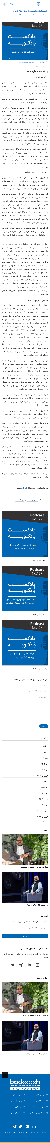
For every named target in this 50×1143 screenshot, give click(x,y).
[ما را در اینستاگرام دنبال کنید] (27, 1126)
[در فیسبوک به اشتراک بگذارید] (31, 65)
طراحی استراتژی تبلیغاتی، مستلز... (34, 867)
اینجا (25, 488)
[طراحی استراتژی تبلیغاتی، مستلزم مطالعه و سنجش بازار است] (25, 849)
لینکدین (29, 965)
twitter (13, 965)
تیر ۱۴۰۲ (44, 770)
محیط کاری (18, 1107)
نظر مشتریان (41, 1101)
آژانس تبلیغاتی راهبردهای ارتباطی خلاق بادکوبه (18, 1132)
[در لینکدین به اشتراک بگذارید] (23, 65)
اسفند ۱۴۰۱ (43, 781)
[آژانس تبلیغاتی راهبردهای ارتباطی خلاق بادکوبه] (38, 4)
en (5, 4)
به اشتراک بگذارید (42, 66)
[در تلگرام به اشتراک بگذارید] (19, 65)
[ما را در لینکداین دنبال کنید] (34, 1126)
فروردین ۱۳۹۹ (42, 817)
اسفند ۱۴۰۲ (43, 752)
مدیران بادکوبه (17, 1095)
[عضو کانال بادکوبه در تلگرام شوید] (14, 1126)
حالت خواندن (11, 58)
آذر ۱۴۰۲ (44, 764)
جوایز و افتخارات (40, 1095)
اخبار (46, 830)
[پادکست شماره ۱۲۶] (25, 643)
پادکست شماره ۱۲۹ (40, 560)
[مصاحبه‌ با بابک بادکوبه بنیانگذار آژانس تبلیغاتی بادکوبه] (25, 887)
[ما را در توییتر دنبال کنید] (20, 1126)
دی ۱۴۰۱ (44, 787)
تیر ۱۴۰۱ (44, 805)
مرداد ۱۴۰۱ (43, 799)
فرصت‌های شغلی (16, 1113)
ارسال (43, 726)
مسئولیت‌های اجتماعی (38, 1113)
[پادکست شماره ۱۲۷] (25, 588)
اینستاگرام (37, 965)
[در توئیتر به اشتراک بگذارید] (27, 65)
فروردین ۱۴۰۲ (42, 776)
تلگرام (21, 965)
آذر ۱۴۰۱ (44, 793)
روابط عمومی (41, 978)
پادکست (20, 500)
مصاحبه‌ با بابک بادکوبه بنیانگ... (36, 905)
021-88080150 (11, 4)
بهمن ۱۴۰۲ (43, 758)
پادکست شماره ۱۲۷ (40, 614)
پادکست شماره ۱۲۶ (40, 669)
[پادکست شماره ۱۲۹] (25, 534)
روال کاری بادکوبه (16, 1101)
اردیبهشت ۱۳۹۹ (42, 811)
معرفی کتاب (32, 500)
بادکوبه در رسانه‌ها (39, 1107)
